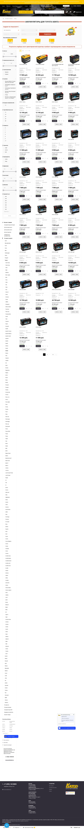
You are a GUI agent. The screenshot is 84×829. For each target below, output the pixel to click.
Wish (6, 270)
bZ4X (6, 599)
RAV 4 (6, 375)
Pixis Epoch (7, 426)
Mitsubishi (7, 668)
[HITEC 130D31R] (42, 134)
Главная (3, 18)
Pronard (7, 384)
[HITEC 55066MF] (42, 171)
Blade (6, 607)
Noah (6, 443)
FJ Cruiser (7, 521)
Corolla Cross (8, 565)
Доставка (6, 742)
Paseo (6, 436)
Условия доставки (53, 787)
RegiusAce (7, 370)
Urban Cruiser (8, 306)
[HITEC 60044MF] (74, 284)
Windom (7, 272)
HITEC (3, 724)
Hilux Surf (7, 492)
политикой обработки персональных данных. (49, 2)
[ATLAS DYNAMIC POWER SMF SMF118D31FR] (58, 59)
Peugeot (6, 257)
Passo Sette (7, 431)
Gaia (6, 514)
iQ (5, 485)
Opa (6, 441)
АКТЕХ (10, 729)
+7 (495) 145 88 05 (9, 756)
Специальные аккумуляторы (7, 235)
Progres (6, 387)
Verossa (7, 296)
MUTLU (3, 726)
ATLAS (3, 721)
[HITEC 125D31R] (74, 96)
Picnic (6, 428)
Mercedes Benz (8, 243)
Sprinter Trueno (8, 331)
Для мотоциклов (7, 232)
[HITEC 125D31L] (58, 96)
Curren (6, 538)
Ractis (6, 382)
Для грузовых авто (8, 229)
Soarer (6, 348)
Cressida (7, 548)
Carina (6, 585)
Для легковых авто (8, 227)
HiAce (6, 499)
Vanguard (7, 304)
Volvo (6, 255)
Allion (6, 641)
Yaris (6, 267)
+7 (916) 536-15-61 (32, 803)
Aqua (6, 634)
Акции (3, 6)
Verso (6, 294)
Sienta (6, 350)
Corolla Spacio (8, 558)
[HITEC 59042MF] (42, 284)
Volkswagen (7, 253)
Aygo (6, 617)
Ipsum (6, 487)
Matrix (6, 455)
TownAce (7, 309)
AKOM (3, 729)
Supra (6, 323)
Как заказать (6, 740)
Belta (6, 609)
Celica (6, 577)
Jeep (6, 678)
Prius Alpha (7, 402)
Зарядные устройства (8, 712)
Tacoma (7, 321)
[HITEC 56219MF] (42, 209)
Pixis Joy (7, 424)
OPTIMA (11, 726)
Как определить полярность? (10, 37)
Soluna (6, 345)
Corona (6, 553)
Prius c (6, 399)
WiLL (6, 277)
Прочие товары (7, 714)
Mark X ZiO (7, 460)
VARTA (10, 727)
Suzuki (6, 656)
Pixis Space (7, 419)
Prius (6, 404)
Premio (6, 409)
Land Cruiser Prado (9, 472)
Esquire (6, 529)
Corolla (6, 568)
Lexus (6, 673)
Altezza (6, 636)
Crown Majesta (8, 541)
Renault (6, 661)
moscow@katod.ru (9, 760)
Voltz (6, 282)
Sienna (6, 353)
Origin (6, 438)
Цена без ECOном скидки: (24, 77)
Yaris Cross (7, 265)
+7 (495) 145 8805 (32, 786)
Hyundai (6, 685)
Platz (6, 414)
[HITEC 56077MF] (25, 209)
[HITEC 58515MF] (25, 284)
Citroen (6, 700)
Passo (6, 433)
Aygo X (6, 614)
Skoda (6, 658)
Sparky (6, 340)
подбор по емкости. (24, 820)
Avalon (6, 626)
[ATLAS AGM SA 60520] (42, 59)
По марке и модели (8, 18)
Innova (6, 490)
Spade (6, 343)
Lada (6, 675)
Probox (6, 389)
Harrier (6, 502)
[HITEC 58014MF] (74, 246)
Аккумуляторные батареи (9, 224)
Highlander (7, 497)
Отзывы (26, 6)
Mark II (6, 465)
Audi (6, 240)
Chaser (6, 570)
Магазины (8, 6)
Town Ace (7, 311)
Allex (6, 643)
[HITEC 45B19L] (58, 134)
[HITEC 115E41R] (42, 96)
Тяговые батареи (7, 707)
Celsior (6, 575)
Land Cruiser (7, 475)
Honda (6, 687)
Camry (6, 648)
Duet (6, 533)
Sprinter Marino (8, 333)
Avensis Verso (8, 619)
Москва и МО (49, 6)
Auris (6, 653)
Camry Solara (8, 587)
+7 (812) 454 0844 (32, 794)
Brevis (6, 602)
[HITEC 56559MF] (74, 209)
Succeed (7, 326)
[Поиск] (62, 12)
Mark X (6, 463)
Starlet (6, 328)
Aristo (6, 631)
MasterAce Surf (8, 458)
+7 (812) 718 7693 (32, 798)
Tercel (6, 316)
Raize (6, 380)
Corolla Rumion (8, 560)
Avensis (6, 621)
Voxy (6, 279)
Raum (6, 377)
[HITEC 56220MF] (58, 209)
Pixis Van (7, 416)
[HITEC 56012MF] (58, 171)
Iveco (6, 248)
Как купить (51, 785)
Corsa (6, 551)
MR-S (6, 450)
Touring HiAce (8, 314)
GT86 (6, 504)
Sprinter (6, 338)
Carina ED (7, 582)
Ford (6, 245)
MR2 (6, 448)
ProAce (6, 394)
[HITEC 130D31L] (25, 134)
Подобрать (47, 34)
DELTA (3, 731)
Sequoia (7, 358)
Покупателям (14, 6)
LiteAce (6, 468)
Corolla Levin (7, 563)
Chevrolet (6, 695)
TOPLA (3, 727)
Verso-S (6, 292)
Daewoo (6, 702)
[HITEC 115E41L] (25, 96)
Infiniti (6, 683)
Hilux (6, 494)
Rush (6, 365)
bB (6, 612)
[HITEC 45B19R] (74, 134)
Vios (6, 289)
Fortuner (7, 519)
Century (6, 573)
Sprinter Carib (8, 336)
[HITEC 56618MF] (25, 246)
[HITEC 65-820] (42, 322)
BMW (6, 697)
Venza (6, 299)
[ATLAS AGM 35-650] (25, 59)
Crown (6, 543)
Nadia (6, 446)
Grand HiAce (7, 509)
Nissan (6, 665)
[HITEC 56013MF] (74, 171)
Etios (6, 524)
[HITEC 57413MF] (58, 246)
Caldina (6, 595)
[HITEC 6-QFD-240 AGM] (58, 284)
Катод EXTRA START (12, 722)
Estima (6, 526)
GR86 (6, 512)
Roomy (6, 367)
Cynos (6, 536)
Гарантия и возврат (8, 745)
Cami (6, 592)
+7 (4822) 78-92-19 (32, 812)
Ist (5, 480)
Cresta (6, 546)
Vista (6, 287)
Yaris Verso (7, 262)
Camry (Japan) (8, 590)
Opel (6, 663)
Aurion (6, 629)
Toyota (15, 18)
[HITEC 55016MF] (25, 171)
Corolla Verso (8, 555)
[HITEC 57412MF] (42, 246)
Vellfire (6, 301)
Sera (6, 355)
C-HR (6, 597)
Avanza (6, 624)
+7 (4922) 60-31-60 (32, 808)
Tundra (6, 651)
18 (52, 354)
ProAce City (7, 392)
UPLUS (10, 731)
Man (6, 250)
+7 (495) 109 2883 (32, 789)
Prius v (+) (7, 397)
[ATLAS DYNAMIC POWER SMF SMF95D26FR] (74, 59)
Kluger (6, 477)
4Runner (7, 646)
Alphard (6, 639)
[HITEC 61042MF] (25, 322)
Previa (6, 406)
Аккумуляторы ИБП (8, 709)
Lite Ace (6, 470)
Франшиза (32, 6)
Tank (6, 318)
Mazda (6, 670)
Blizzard (7, 604)
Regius (6, 372)
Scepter (6, 360)
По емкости (6, 705)
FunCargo (7, 516)
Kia (5, 680)
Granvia (6, 507)
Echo (6, 531)
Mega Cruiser (8, 453)
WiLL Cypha (7, 274)
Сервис (21, 6)
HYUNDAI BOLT (12, 724)
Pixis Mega (7, 421)
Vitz (6, 284)
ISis (6, 482)
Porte (6, 411)
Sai (6, 362)
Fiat (5, 692)
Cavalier (7, 580)
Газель (6, 690)
